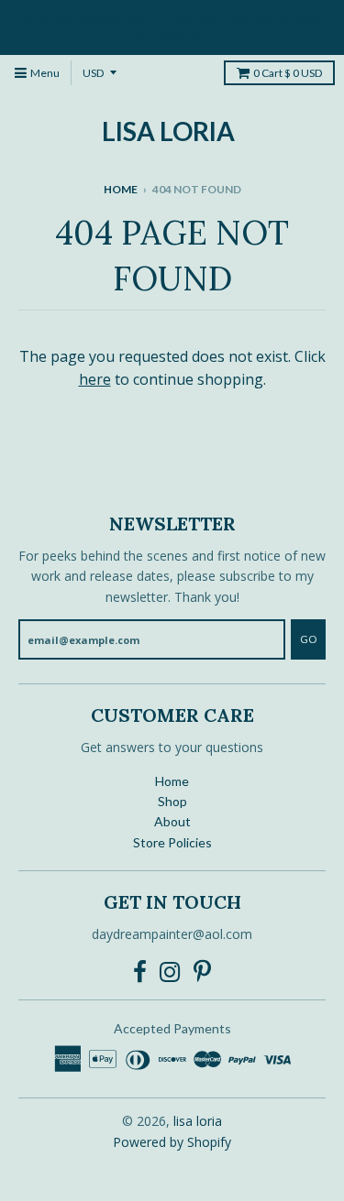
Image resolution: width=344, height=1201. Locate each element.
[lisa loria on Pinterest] (202, 971)
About (172, 821)
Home (121, 189)
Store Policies (172, 842)
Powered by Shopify (172, 1142)
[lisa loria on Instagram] (170, 971)
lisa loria (168, 131)
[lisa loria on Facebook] (140, 971)
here (95, 379)
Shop (172, 801)
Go (308, 639)
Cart (287, 73)
